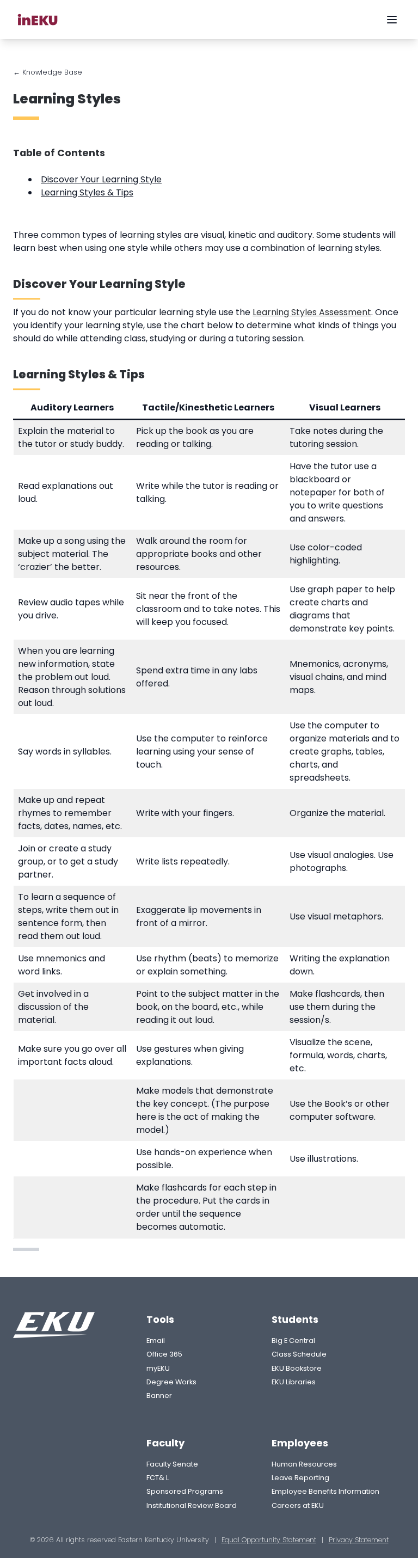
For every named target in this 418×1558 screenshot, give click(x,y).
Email (155, 1340)
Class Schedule (299, 1354)
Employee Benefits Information (325, 1491)
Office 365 (164, 1354)
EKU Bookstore (297, 1368)
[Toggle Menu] (392, 20)
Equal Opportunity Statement (269, 1539)
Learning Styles (67, 98)
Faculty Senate (172, 1464)
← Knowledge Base (47, 72)
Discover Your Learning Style (101, 179)
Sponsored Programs (184, 1491)
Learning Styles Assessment (312, 312)
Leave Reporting (300, 1477)
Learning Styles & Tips (87, 192)
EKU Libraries (294, 1382)
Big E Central (293, 1340)
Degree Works (171, 1382)
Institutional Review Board (191, 1505)
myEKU (158, 1368)
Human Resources (304, 1464)
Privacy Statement (359, 1539)
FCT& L (157, 1477)
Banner (159, 1395)
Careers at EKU (298, 1505)
